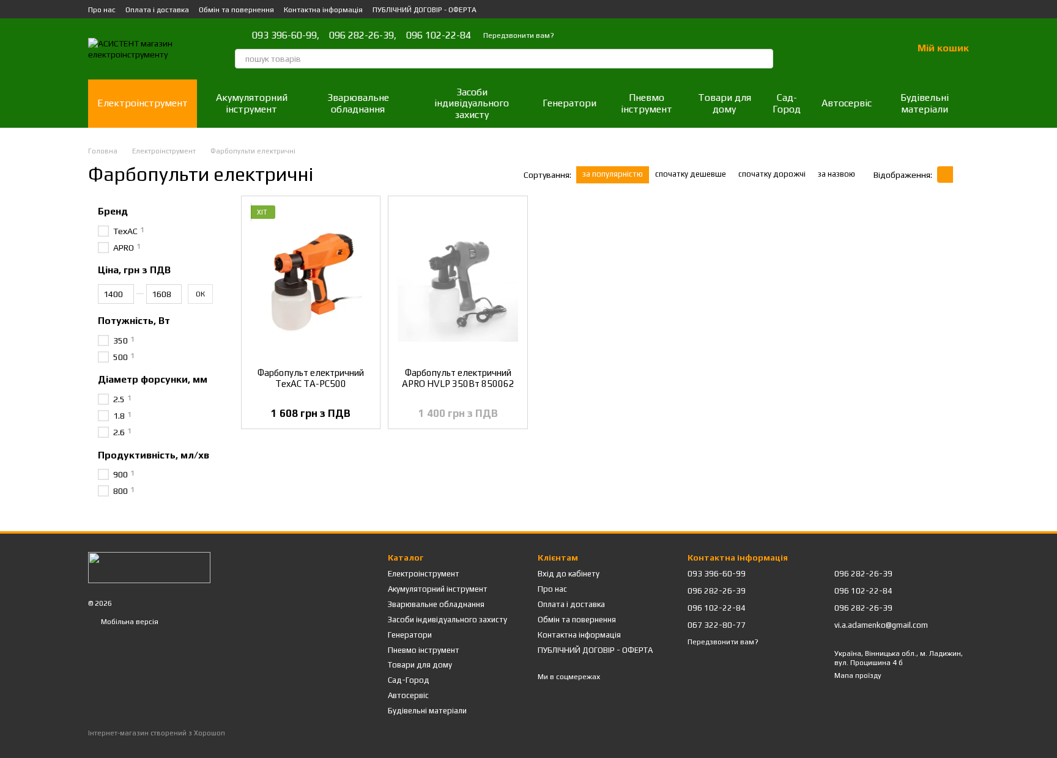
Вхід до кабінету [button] (568, 573)
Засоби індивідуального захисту (471, 103)
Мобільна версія (128, 621)
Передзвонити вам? (518, 35)
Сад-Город (787, 103)
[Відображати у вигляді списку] (961, 174)
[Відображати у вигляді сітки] (945, 174)
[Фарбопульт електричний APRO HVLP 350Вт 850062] (457, 281)
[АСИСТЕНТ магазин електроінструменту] (149, 566)
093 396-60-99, (285, 35)
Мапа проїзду (857, 675)
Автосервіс (846, 103)
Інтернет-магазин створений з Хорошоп (156, 733)
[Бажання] (871, 49)
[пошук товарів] (763, 58)
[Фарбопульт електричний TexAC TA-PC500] (311, 281)
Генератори (569, 103)
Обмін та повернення (236, 10)
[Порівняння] (839, 49)
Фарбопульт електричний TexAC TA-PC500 (311, 378)
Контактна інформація (323, 10)
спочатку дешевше (690, 173)
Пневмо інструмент (646, 103)
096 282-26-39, (362, 35)
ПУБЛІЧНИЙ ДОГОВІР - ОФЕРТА (425, 10)
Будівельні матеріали (924, 103)
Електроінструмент (142, 103)
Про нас (102, 10)
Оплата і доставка (157, 10)
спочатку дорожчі (772, 173)
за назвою (836, 173)
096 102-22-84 (438, 35)
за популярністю (612, 173)
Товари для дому (724, 103)
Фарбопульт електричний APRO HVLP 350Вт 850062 (458, 378)
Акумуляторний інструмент (251, 103)
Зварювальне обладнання (358, 103)
